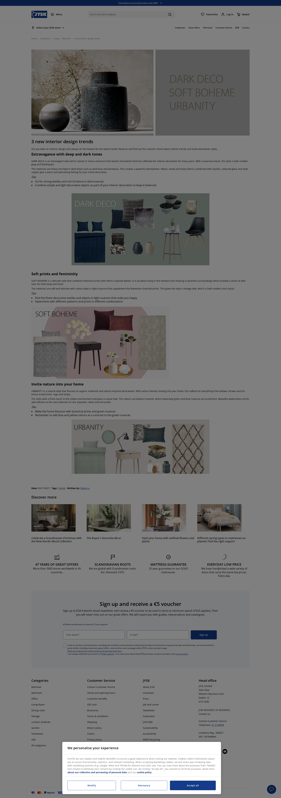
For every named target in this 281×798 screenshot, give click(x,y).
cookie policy (144, 772)
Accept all (193, 785)
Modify (91, 785)
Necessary (144, 785)
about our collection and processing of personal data (97, 772)
